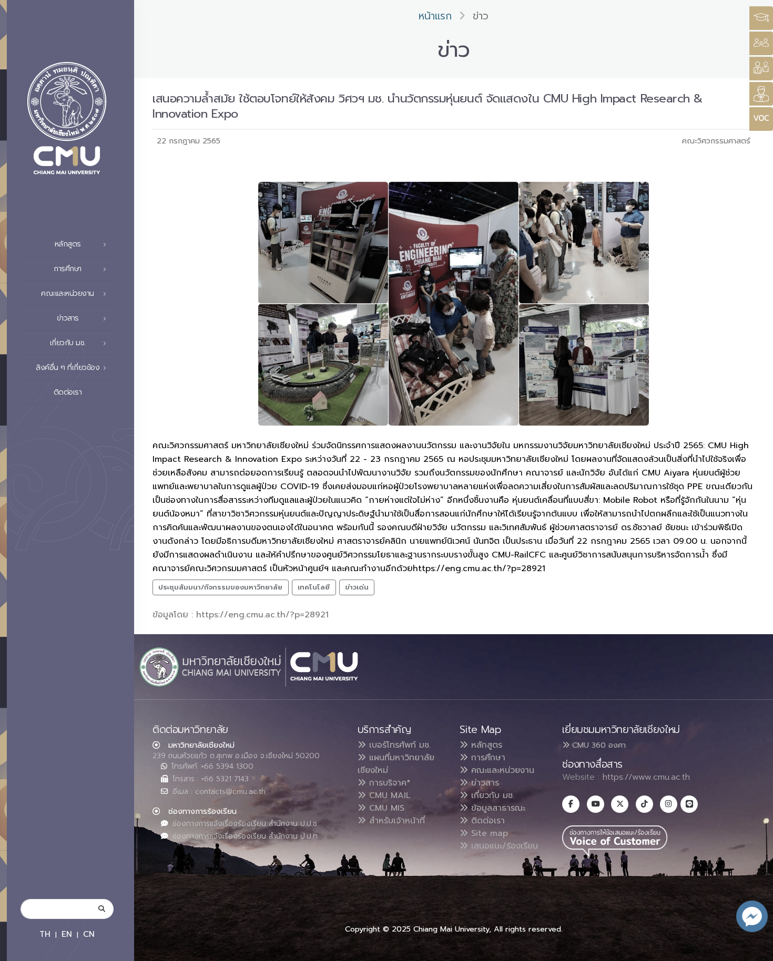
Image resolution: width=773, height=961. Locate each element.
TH (44, 934)
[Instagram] (668, 804)
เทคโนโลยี (314, 587)
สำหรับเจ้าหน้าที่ (395, 820)
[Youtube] (595, 804)
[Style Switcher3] (761, 18)
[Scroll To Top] (754, 949)
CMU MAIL (388, 795)
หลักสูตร (485, 745)
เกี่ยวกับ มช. (491, 795)
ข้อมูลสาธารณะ (496, 808)
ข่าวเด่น (357, 587)
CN (89, 934)
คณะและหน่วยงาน (501, 770)
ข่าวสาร (483, 783)
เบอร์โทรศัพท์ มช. (398, 745)
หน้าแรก (435, 16)
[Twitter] (619, 804)
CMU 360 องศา (597, 745)
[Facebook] (570, 804)
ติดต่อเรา (68, 392)
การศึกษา (486, 757)
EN (67, 934)
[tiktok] (644, 804)
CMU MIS (385, 808)
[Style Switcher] (761, 43)
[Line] (689, 804)
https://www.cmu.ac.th (646, 777)
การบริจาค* (388, 783)
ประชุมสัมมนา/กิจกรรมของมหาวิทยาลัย (220, 587)
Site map (488, 833)
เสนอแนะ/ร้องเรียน (503, 846)
